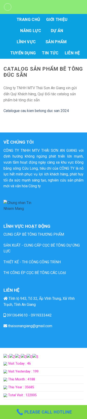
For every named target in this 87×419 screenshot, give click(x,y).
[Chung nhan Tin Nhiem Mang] (20, 205)
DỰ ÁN (57, 30)
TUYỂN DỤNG (23, 53)
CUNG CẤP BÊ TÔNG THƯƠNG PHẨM (33, 234)
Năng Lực (30, 30)
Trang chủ (28, 19)
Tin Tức (50, 53)
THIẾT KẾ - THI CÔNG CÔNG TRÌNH (32, 262)
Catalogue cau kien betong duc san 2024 (36, 111)
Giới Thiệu (57, 19)
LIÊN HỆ (72, 53)
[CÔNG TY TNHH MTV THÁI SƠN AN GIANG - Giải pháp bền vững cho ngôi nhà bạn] (48, 7)
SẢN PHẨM (56, 42)
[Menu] (7, 7)
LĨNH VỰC (26, 42)
